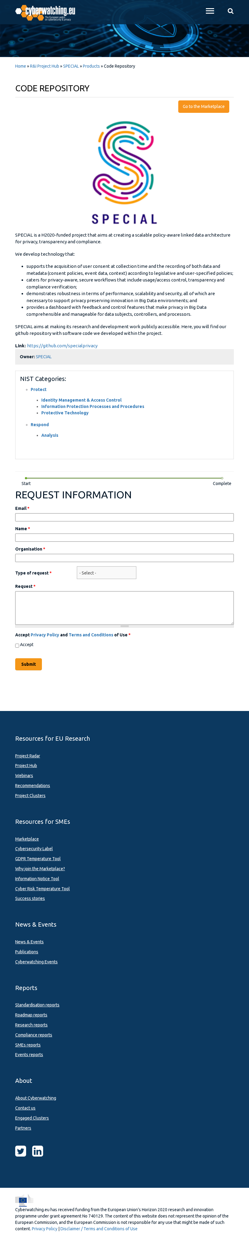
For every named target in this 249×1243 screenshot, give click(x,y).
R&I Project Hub (44, 66)
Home (20, 66)
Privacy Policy (45, 634)
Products (91, 66)
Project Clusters (30, 795)
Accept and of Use (73, 634)
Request (25, 586)
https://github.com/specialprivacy (62, 345)
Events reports (29, 1054)
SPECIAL (71, 66)
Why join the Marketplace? (40, 868)
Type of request (33, 573)
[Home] (48, 12)
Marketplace (27, 839)
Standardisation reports (37, 1004)
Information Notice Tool (37, 878)
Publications (26, 951)
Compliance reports (33, 1034)
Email (22, 508)
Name (22, 528)
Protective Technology (65, 412)
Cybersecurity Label (34, 848)
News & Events (29, 941)
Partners (23, 1128)
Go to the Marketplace (204, 106)
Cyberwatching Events (36, 961)
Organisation (30, 549)
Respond (40, 424)
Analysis (49, 435)
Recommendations (32, 785)
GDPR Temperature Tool (38, 858)
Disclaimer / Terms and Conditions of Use (99, 1228)
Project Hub (26, 765)
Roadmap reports (31, 1014)
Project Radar (27, 755)
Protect (38, 389)
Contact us (25, 1108)
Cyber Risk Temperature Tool (42, 888)
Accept (26, 644)
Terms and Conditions (91, 634)
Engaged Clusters (32, 1118)
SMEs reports (28, 1045)
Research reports (31, 1024)
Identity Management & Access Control (81, 400)
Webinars (24, 775)
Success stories (30, 898)
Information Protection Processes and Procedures (92, 406)
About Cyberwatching (35, 1098)
